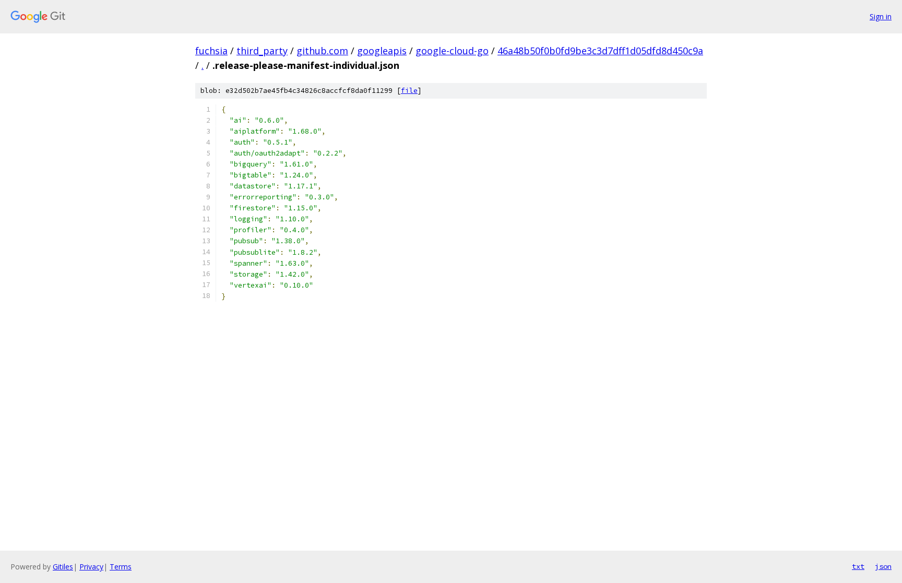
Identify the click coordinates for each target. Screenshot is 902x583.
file (409, 90)
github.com (322, 50)
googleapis (382, 50)
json (883, 566)
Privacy (91, 567)
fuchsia (211, 50)
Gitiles (63, 567)
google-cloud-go (452, 50)
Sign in (881, 16)
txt (858, 566)
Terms (121, 567)
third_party (262, 50)
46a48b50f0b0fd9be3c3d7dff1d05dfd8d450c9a (600, 50)
